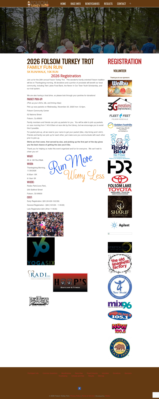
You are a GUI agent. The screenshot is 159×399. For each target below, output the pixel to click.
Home (63, 4)
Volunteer (105, 373)
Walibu (107, 396)
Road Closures (92, 373)
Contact (121, 4)
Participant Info (33, 373)
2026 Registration (66, 75)
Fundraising (63, 376)
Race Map (79, 373)
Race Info (76, 4)
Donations (116, 373)
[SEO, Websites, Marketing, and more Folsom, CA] (120, 88)
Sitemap (101, 376)
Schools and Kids (77, 376)
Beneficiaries (92, 4)
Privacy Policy (75, 396)
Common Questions (50, 373)
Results (108, 4)
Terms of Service (88, 396)
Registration (125, 61)
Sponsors (128, 373)
